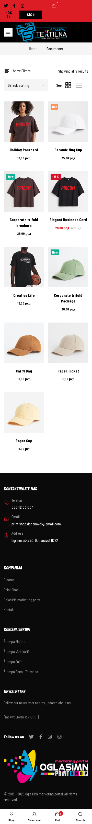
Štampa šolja (13, 661)
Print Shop (11, 589)
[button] (9, 15)
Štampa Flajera (15, 641)
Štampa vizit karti (16, 651)
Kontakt (9, 609)
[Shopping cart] (54, 6)
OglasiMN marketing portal (22, 599)
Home (33, 48)
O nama (9, 579)
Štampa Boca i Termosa (21, 671)
